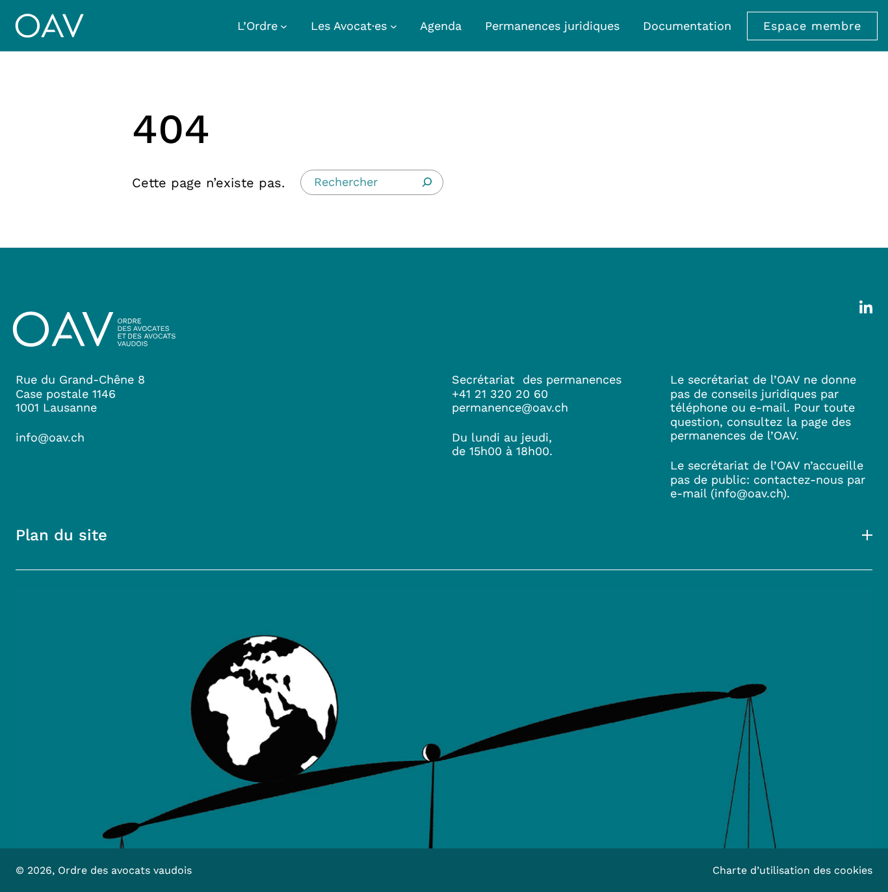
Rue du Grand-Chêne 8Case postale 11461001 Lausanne (80, 393)
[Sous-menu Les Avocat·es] (393, 25)
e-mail (688, 493)
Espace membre (812, 26)
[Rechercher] (427, 182)
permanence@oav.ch (510, 407)
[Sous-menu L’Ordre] (283, 25)
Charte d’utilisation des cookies (792, 870)
